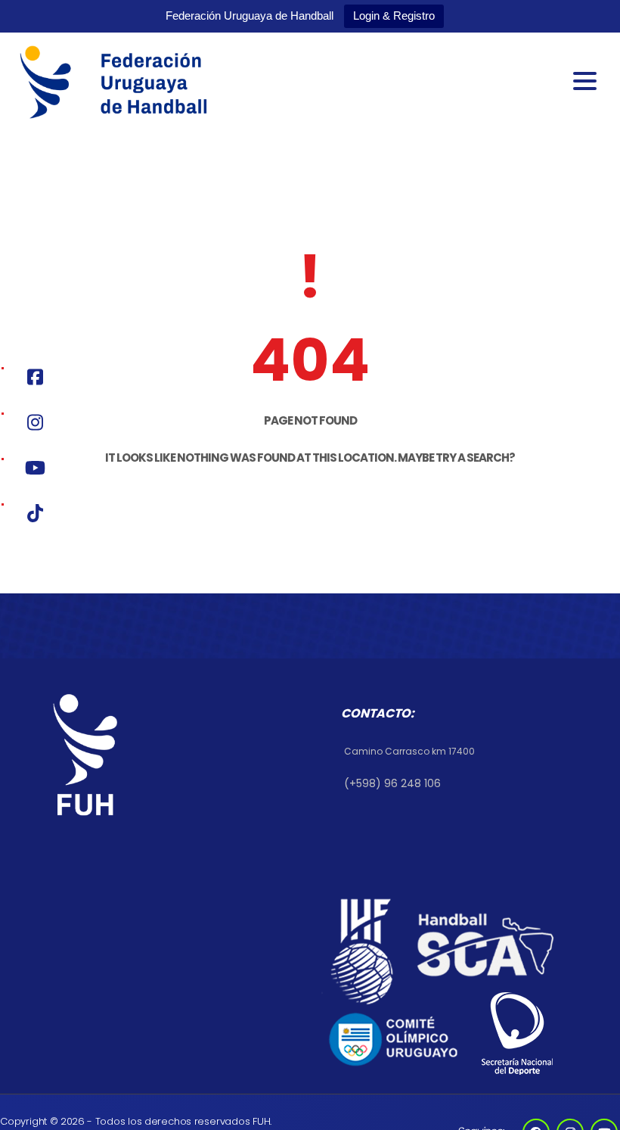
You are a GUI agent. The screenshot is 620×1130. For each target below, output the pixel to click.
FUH (261, 1121)
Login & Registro (394, 15)
